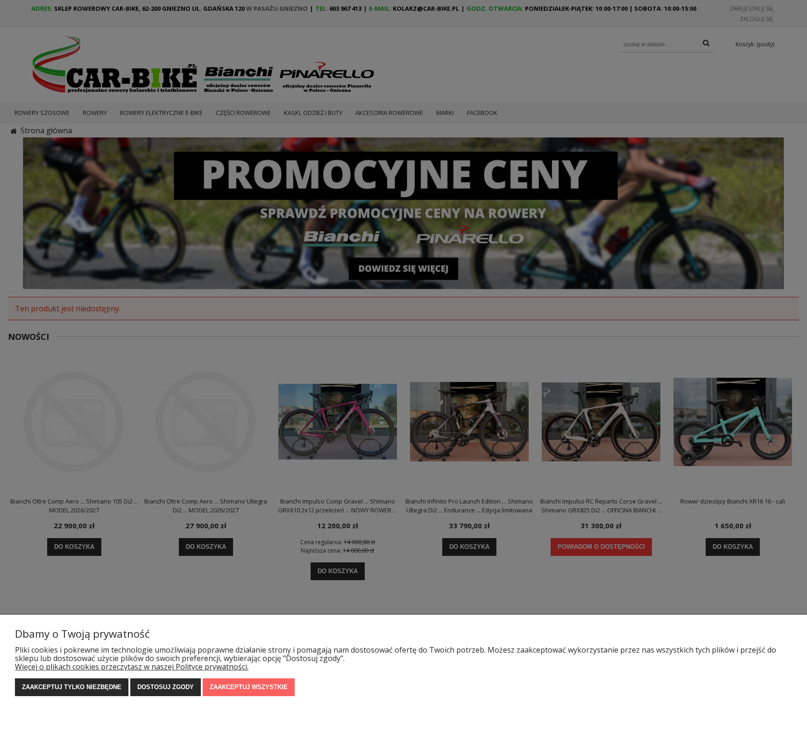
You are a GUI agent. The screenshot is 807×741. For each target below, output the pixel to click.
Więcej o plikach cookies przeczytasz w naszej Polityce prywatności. (131, 667)
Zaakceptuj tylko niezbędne (71, 687)
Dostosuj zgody (165, 687)
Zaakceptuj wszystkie (249, 687)
